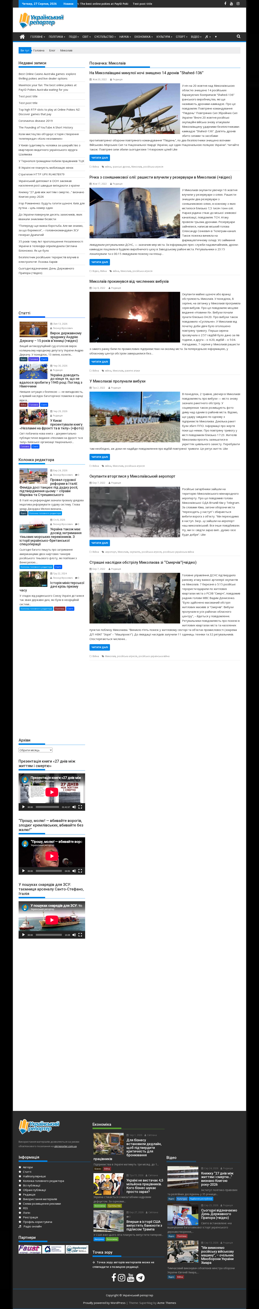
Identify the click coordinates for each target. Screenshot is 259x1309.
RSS (25, 1208)
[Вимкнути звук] (74, 807)
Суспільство (104, 37)
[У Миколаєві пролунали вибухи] (134, 394)
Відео (195, 37)
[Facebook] (114, 1279)
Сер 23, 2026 (211, 1205)
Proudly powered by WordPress (104, 1303)
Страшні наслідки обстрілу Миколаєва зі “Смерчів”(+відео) (143, 562)
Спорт (180, 37)
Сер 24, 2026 (211, 1168)
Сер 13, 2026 (211, 1242)
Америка (99, 1239)
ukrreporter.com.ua (65, 1146)
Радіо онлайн (32, 1226)
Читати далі (99, 157)
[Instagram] (122, 1279)
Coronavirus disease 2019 (36, 121)
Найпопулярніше (34, 1176)
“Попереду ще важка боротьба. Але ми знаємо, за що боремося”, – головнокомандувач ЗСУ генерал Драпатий (51, 230)
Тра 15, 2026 (136, 1175)
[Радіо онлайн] (206, 36)
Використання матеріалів (39, 1199)
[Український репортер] (22, 36)
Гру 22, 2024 (60, 573)
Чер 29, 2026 (60, 411)
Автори (27, 1167)
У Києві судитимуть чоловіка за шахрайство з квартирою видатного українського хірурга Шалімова (49, 149)
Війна (96, 166)
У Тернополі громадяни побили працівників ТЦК (51, 161)
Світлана (152, 1135)
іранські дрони (121, 166)
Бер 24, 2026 (60, 470)
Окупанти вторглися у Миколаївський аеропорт (132, 476)
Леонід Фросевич (62, 328)
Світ (85, 37)
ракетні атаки (132, 370)
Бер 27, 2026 (136, 1212)
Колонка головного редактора (45, 513)
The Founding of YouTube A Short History (46, 127)
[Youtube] (131, 1279)
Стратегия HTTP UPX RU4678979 (41, 174)
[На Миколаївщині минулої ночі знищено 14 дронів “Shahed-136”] (134, 85)
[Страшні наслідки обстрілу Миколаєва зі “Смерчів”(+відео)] (134, 575)
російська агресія (153, 166)
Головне (36, 37)
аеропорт (110, 551)
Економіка (143, 37)
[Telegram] (141, 1279)
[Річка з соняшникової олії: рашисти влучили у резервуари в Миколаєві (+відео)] (134, 190)
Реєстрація (30, 1217)
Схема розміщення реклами (41, 1203)
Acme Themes (166, 1303)
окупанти (135, 551)
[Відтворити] (23, 807)
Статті (44, 359)
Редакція (117, 79)
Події (73, 37)
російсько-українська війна (178, 551)
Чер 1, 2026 (135, 1135)
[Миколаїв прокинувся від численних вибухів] (134, 294)
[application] (52, 792)
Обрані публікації (34, 1190)
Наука (124, 37)
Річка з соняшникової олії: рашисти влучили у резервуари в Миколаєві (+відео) (160, 177)
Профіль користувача (37, 1222)
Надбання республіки (201, 1198)
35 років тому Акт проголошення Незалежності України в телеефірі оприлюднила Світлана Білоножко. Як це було (51, 245)
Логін (26, 1213)
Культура (163, 37)
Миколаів (136, 166)
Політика (56, 37)
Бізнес (98, 1168)
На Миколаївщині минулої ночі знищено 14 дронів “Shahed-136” (146, 73)
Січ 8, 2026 (59, 519)
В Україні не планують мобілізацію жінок (46, 167)
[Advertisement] (171, 20)
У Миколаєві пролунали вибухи (117, 381)
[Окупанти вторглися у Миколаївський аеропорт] (134, 489)
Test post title (83, 4)
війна (108, 166)
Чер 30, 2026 (60, 365)
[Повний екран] (80, 807)
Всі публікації (31, 1185)
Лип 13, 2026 (60, 323)
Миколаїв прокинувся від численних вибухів (129, 281)
